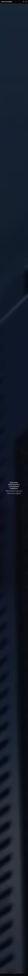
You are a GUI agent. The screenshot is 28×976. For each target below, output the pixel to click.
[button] (26, 1)
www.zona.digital (6, 1)
